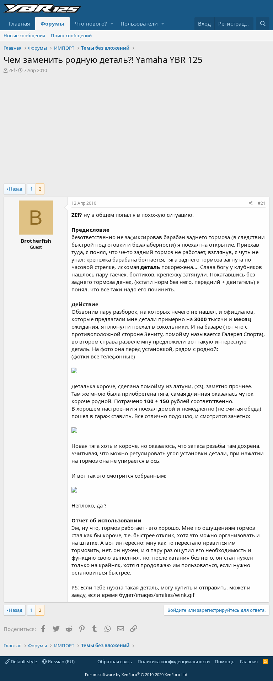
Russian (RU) (61, 661)
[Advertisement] (136, 126)
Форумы (52, 23)
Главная (19, 23)
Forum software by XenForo (136, 674)
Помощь (225, 661)
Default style (23, 661)
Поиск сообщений (71, 35)
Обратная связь (114, 661)
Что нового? (91, 23)
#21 (262, 203)
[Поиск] (262, 23)
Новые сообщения (24, 35)
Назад (15, 189)
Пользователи (139, 23)
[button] (111, 23)
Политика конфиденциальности (174, 661)
